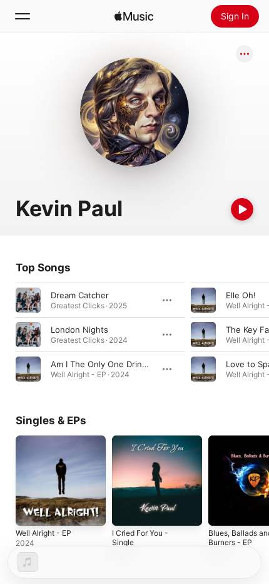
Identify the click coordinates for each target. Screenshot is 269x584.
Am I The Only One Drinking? (107, 364)
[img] (133, 16)
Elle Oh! (241, 295)
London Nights (79, 330)
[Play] (242, 209)
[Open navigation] (22, 16)
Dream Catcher (80, 295)
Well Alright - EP (43, 533)
